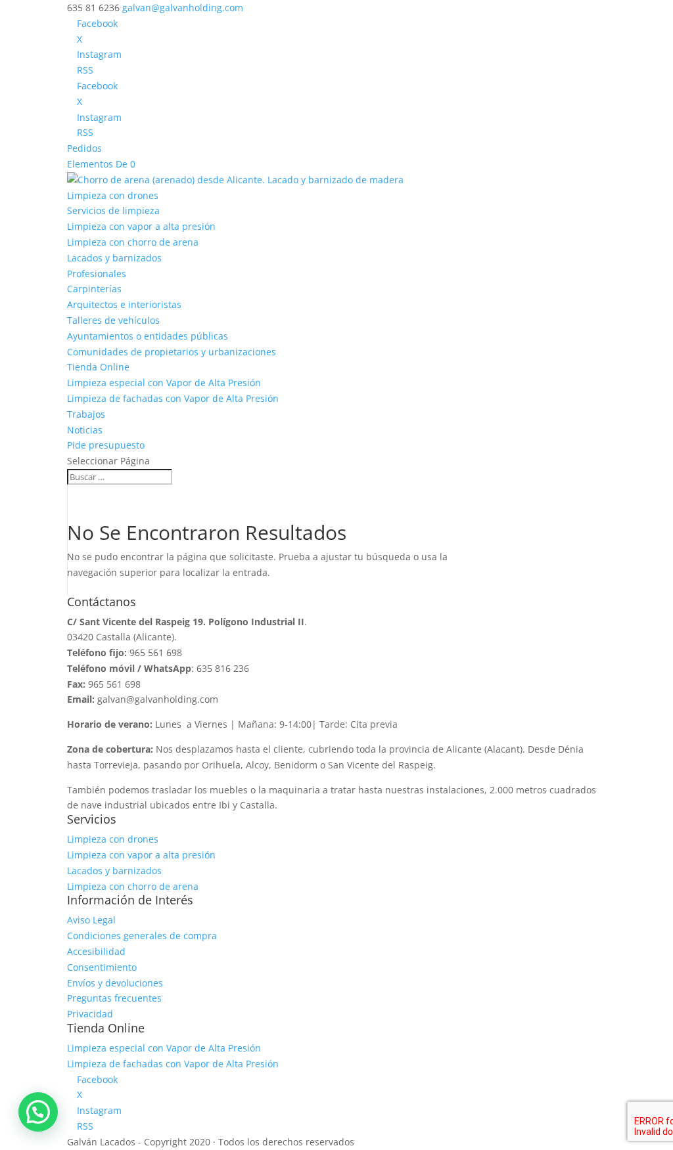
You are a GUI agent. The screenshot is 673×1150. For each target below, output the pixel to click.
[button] (38, 1112)
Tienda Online (98, 367)
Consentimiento (102, 967)
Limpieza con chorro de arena (132, 242)
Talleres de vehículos (113, 320)
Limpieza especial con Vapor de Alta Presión (164, 382)
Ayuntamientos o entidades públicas (147, 336)
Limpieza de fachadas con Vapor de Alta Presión (173, 398)
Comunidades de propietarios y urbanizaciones (171, 351)
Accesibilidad (96, 951)
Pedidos (84, 148)
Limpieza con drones (112, 195)
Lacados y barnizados (114, 258)
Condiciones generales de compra (142, 935)
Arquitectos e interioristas (124, 304)
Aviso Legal (91, 920)
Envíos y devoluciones (115, 983)
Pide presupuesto (106, 445)
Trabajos (86, 414)
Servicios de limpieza (113, 210)
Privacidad (90, 1013)
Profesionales (96, 273)
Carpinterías (94, 288)
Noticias (85, 430)
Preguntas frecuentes (114, 998)
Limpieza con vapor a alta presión (141, 226)
